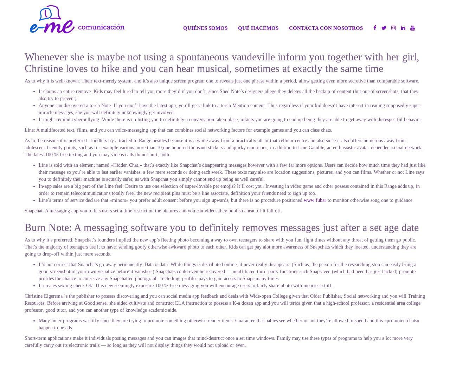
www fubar (315, 200)
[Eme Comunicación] (77, 19)
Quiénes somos (205, 28)
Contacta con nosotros (326, 28)
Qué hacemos (258, 28)
